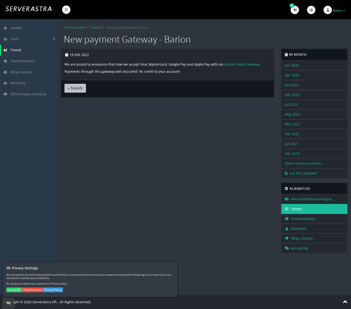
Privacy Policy (53, 290)
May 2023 (292, 114)
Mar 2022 (292, 124)
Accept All (14, 290)
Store (13, 39)
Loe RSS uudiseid (302, 173)
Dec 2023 (292, 94)
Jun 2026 (292, 65)
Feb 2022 (292, 134)
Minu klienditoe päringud (310, 199)
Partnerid (16, 83)
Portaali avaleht (74, 27)
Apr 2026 (292, 75)
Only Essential (32, 290)
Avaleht (15, 28)
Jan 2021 (291, 143)
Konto (338, 10)
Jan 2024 (291, 85)
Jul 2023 (291, 104)
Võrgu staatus (20, 72)
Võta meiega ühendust (27, 94)
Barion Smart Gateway (242, 64)
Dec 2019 (292, 153)
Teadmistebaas (21, 61)
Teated (14, 50)
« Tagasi (75, 88)
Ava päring (298, 248)
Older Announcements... (304, 163)
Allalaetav (297, 228)
